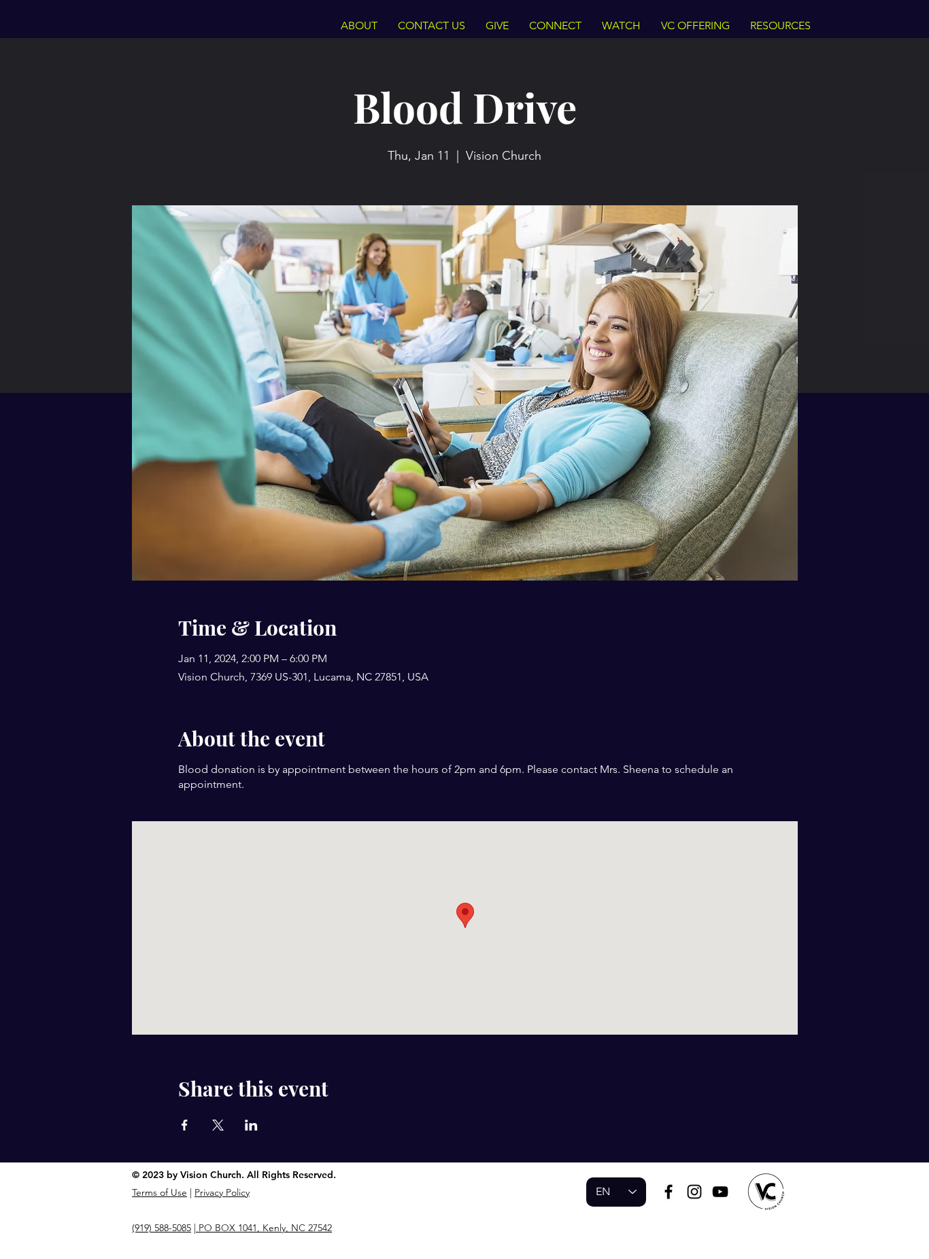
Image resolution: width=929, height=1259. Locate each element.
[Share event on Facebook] (184, 1125)
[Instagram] (694, 1191)
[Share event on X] (218, 1125)
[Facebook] (668, 1191)
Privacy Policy (222, 1192)
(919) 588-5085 (161, 1228)
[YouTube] (720, 1191)
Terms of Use (159, 1192)
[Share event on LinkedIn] (251, 1125)
